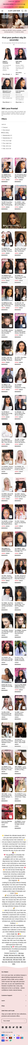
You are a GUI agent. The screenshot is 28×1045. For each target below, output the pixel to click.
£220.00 (3, 635)
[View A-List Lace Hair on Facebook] (10, 1027)
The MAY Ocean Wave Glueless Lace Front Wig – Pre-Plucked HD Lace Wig (7, 204)
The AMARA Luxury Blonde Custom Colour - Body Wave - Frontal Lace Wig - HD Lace (7, 768)
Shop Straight (6, 74)
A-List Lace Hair (9, 1032)
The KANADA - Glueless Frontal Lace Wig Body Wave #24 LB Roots (7, 468)
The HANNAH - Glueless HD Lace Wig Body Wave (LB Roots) (20, 632)
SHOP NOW (17, 1)
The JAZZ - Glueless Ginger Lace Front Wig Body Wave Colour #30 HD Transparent (7, 577)
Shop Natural (6, 102)
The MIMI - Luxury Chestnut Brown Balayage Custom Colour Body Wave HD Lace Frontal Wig (20, 714)
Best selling (6, 132)
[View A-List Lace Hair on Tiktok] (6, 1027)
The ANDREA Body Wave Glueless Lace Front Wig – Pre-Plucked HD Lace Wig (7, 176)
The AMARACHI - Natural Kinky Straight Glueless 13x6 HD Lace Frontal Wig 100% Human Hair (20, 332)
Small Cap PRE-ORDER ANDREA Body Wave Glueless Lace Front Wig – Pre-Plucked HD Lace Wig (20, 686)
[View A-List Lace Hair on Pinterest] (17, 1027)
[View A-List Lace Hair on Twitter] (13, 1027)
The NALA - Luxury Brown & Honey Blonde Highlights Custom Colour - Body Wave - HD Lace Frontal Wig (7, 741)
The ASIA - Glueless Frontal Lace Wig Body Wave (20, 523)
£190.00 (3, 662)
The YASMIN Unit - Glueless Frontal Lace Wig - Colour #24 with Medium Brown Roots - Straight (7, 441)
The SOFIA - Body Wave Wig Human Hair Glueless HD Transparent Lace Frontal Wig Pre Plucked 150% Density (20, 359)
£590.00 (16, 798)
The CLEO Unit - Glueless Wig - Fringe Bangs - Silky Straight (20, 741)
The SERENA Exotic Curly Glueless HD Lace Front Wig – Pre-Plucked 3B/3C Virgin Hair (7, 277)
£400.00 (3, 688)
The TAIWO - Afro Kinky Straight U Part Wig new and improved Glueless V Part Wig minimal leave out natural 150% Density (7, 604)
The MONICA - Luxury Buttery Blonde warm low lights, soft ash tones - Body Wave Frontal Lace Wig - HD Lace (20, 823)
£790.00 (16, 826)
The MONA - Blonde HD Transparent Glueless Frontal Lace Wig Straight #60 (7, 495)
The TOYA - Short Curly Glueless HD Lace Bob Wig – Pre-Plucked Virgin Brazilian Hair (20, 250)
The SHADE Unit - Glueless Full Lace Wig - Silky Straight (20, 277)
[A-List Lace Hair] (14, 11)
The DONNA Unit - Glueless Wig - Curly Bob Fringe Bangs (20, 604)
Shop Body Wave (19, 73)
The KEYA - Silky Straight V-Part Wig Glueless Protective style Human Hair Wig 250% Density (20, 659)
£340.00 (3, 335)
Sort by (4, 124)
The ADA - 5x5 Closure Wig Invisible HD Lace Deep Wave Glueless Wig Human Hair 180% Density (20, 577)
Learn (3, 1000)
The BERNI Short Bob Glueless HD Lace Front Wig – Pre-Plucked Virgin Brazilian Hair (7, 304)
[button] (5, 181)
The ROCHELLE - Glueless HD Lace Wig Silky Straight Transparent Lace (7, 413)
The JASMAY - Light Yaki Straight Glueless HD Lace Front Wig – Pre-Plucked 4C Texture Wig (20, 204)
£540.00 (16, 717)
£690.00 (3, 771)
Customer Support (7, 995)
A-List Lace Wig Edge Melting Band (7, 822)
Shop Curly (19, 102)
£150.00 (3, 607)
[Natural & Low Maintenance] (7, 83)
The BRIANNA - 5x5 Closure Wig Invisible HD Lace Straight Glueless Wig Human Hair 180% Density (20, 413)
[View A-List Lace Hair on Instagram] (3, 1027)
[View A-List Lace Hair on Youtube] (20, 1027)
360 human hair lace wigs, (14, 957)
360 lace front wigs (14, 955)
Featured (5, 127)
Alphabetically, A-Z (7, 135)
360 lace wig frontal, (14, 962)
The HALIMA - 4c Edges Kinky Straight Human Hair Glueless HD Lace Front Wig (7, 523)
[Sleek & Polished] (7, 54)
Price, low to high (7, 140)
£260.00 (16, 607)
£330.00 (3, 471)
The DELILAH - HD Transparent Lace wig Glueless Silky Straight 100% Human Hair (20, 304)
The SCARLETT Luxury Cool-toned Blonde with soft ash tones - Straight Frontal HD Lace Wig (20, 795)
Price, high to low (7, 143)
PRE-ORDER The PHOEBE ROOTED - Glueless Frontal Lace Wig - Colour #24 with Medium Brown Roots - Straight (7, 550)
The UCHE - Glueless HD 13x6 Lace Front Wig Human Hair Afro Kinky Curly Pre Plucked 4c (20, 495)
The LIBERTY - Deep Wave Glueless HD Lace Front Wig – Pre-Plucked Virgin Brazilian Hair (20, 550)
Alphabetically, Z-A (7, 138)
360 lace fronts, (17, 959)
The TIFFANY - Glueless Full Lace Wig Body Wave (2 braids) (7, 332)
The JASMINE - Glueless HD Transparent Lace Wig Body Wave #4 (20, 386)
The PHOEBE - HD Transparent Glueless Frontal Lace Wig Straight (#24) (20, 468)
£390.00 (16, 635)
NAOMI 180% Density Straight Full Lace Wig (7, 685)
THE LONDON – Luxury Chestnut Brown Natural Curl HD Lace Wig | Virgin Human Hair (20, 768)
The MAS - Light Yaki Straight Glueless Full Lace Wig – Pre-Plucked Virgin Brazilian (7, 359)
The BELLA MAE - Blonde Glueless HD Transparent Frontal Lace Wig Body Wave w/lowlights (7, 714)
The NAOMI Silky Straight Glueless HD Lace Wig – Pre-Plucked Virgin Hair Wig (7, 250)
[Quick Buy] (10, 170)
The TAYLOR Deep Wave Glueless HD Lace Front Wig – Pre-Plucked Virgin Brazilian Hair (20, 176)
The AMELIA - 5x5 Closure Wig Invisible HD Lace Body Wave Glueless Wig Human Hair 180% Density (7, 386)
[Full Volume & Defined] (21, 83)
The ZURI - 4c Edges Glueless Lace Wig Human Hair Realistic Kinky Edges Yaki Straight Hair (20, 441)
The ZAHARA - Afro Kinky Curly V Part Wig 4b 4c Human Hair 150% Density (7, 659)
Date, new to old (7, 148)
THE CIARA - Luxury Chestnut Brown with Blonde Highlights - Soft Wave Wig (7, 795)
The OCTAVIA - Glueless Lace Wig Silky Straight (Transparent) (7, 632)
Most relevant (6, 130)
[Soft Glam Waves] (21, 54)
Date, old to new (7, 146)
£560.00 (3, 798)
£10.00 (3, 824)
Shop (3, 1005)
